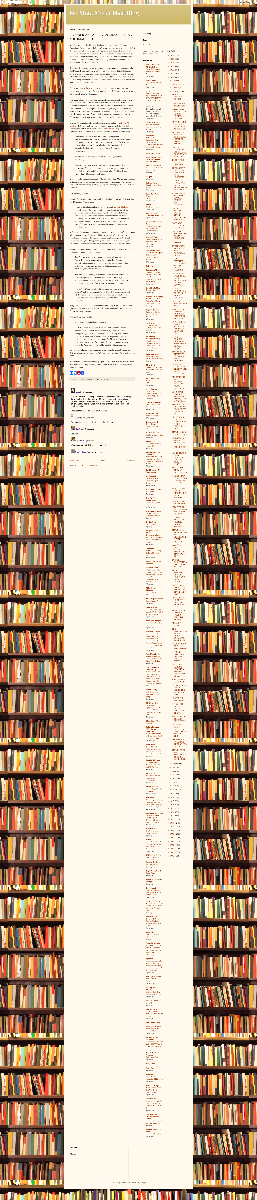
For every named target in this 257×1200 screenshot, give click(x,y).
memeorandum (152, 567)
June (174, 771)
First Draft (150, 365)
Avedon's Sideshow (153, 165)
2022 (172, 69)
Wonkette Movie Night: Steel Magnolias (154, 1077)
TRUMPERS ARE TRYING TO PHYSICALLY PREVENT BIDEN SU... (179, 356)
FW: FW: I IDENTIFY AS (154, 624)
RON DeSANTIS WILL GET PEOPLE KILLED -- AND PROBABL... (178, 199)
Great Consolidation (154, 402)
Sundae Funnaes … (153, 426)
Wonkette (150, 1074)
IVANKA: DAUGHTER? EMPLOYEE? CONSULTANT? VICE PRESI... (179, 151)
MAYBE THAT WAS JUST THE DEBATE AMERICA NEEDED (179, 114)
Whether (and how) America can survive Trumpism (153, 126)
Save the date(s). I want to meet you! (154, 1014)
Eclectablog (150, 336)
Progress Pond (152, 786)
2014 (172, 812)
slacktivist (150, 932)
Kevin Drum (151, 521)
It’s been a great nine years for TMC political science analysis (154, 611)
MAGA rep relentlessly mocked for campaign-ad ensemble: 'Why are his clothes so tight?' (154, 803)
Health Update (151, 524)
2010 (172, 826)
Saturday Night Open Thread (154, 186)
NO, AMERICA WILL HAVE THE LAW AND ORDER (179, 742)
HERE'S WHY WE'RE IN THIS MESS (179, 303)
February (176, 785)
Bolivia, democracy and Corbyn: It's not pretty (153, 694)
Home (103, 460)
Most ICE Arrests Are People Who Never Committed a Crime (154, 301)
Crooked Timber (153, 237)
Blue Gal (149, 204)
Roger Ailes (150, 873)
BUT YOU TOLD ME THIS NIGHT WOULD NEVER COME (179, 125)
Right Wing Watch (153, 870)
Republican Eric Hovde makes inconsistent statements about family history (154, 143)
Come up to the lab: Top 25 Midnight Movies (153, 314)
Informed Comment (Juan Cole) (154, 453)
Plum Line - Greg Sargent (153, 721)
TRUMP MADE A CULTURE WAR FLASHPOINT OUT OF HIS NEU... (179, 409)
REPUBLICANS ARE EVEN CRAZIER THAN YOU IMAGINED (178, 602)
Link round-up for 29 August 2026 (153, 444)
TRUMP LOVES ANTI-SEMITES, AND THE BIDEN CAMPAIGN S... (179, 754)
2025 (172, 59)
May (174, 774)
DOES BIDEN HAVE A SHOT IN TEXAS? (179, 225)
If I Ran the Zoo (152, 432)
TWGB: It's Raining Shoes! (153, 980)
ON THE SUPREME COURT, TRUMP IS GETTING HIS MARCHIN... (179, 214)
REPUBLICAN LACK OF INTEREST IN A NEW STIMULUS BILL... (179, 423)
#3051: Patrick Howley (154, 358)
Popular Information (154, 760)
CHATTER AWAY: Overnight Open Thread (153, 480)
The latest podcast (152, 207)
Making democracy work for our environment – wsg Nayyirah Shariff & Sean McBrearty (153, 343)
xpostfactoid (151, 1098)
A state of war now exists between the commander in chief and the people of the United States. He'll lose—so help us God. (154, 677)
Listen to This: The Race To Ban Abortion (154, 993)
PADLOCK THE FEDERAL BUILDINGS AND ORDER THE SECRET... (179, 314)
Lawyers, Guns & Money (153, 531)
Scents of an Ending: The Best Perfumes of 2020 (153, 923)
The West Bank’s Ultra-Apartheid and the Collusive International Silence (154, 460)
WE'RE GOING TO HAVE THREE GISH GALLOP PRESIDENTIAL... (179, 443)
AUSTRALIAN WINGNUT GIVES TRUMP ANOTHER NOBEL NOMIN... (179, 138)
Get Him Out (151, 198)
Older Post (130, 460)
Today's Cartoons (152, 415)
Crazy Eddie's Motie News (154, 222)
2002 (172, 855)
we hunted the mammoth (152, 1038)
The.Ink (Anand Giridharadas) (152, 1010)
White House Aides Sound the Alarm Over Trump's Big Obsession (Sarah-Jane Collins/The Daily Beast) (154, 576)
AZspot (149, 176)
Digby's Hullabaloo (153, 309)
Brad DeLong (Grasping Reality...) (154, 214)
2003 (172, 852)
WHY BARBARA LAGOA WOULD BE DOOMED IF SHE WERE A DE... (179, 327)
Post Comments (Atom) (89, 465)
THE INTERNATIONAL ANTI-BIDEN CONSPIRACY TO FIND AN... (179, 634)
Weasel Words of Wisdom (152, 1053)
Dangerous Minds (153, 270)
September (177, 91)
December (177, 80)
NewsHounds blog (153, 654)
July (174, 767)
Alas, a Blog (151, 80)
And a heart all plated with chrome (154, 169)
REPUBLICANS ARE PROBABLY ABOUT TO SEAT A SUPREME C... (179, 383)
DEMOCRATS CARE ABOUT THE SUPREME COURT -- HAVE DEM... (179, 369)
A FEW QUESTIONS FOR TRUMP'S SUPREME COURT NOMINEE (179, 264)
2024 (172, 62)
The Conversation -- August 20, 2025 (153, 832)
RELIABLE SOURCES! (177, 624)
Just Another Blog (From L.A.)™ (153, 512)
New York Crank (153, 631)
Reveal (148, 839)
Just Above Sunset (153, 489)
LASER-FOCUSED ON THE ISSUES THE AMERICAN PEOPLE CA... (179, 690)
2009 (172, 830)
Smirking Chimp (153, 943)
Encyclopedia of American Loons (152, 355)
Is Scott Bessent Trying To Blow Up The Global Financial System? (154, 256)
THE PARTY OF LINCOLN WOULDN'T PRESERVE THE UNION (178, 615)
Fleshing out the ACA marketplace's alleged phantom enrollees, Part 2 (154, 1104)
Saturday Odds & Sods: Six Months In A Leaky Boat (154, 369)
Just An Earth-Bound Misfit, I (152, 499)
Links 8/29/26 (151, 592)
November (177, 84)
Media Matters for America (153, 562)
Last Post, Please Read (154, 1134)
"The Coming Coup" (111, 128)
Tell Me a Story (152, 1000)
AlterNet (149, 106)
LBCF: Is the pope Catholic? (152, 935)
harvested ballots (121, 206)
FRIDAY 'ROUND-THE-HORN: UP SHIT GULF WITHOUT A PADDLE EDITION (154, 97)
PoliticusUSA (151, 744)
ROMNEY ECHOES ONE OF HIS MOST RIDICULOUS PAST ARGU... (179, 293)
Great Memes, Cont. (153, 601)
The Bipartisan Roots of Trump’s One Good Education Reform (154, 735)
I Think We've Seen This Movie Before (153, 405)
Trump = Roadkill (152, 290)
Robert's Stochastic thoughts (154, 880)
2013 (172, 815)
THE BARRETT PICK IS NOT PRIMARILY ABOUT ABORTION (178, 172)
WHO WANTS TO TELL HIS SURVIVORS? (179, 718)
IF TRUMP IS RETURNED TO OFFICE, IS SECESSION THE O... (179, 708)
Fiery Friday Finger (153, 515)
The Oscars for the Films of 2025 (152, 1029)
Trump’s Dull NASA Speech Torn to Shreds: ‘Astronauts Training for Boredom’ (154, 948)
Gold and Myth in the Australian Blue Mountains (154, 241)
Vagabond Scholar (153, 1026)
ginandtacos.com (153, 389)
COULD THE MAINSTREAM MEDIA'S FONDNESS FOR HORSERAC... (179, 237)
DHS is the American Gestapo (153, 503)
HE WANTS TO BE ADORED (178, 502)
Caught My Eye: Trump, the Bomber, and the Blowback (153, 819)
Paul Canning (151, 689)
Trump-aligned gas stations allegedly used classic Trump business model (154, 538)
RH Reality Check (153, 855)
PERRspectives (152, 703)
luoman (127, 1182)
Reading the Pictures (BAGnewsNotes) (154, 814)
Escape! (149, 1003)
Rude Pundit (151, 887)
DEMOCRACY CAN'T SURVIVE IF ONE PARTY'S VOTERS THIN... (179, 730)
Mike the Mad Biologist (152, 589)
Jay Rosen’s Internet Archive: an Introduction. (153, 777)
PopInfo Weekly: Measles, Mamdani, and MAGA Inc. (153, 764)
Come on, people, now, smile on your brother (154, 1121)
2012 (172, 819)
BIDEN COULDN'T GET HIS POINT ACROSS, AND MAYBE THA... (179, 100)
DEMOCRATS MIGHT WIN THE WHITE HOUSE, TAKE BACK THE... (179, 396)
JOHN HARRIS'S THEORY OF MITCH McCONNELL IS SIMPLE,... (179, 250)
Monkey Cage (151, 607)
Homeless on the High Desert (152, 422)
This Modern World (154, 1022)
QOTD (148, 382)
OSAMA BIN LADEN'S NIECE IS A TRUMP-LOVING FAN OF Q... (178, 670)
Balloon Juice (151, 182)
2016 (172, 804)
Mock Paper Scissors (154, 598)
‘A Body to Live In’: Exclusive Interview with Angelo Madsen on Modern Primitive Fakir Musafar (153, 277)
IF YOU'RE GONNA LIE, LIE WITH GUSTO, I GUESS (178, 656)
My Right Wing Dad (154, 620)
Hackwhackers (152, 413)
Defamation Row (152, 1057)
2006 (172, 841)
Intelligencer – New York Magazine (154, 471)
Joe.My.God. (151, 476)
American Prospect (153, 153)
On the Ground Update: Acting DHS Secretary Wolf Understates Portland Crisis (153, 710)
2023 (172, 66)
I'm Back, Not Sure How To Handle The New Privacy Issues (153, 71)
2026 (172, 55)
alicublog (149, 91)
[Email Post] (97, 379)
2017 (172, 801)
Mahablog (150, 548)
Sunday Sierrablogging (154, 435)
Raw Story (150, 797)
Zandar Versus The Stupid (153, 1130)
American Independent (151, 136)
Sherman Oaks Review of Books (152, 917)
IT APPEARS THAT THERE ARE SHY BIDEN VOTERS (179, 522)
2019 (172, 793)
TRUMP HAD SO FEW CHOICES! (179, 433)
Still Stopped (151, 491)
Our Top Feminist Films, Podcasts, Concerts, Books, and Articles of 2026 (153, 860)
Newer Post (74, 460)
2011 (172, 823)
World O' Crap (152, 1085)
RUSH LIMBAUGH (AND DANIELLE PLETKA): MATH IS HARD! (179, 458)
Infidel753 (150, 441)
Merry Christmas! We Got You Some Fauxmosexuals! (153, 1090)
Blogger (143, 1182)
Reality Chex (151, 828)
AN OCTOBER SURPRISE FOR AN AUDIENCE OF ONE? (179, 510)
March (175, 782)
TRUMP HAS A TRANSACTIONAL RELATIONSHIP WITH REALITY (179, 536)
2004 (172, 848)
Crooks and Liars (153, 250)
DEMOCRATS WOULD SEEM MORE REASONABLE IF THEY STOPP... (179, 279)
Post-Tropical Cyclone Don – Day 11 (154, 1066)
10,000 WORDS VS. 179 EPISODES (178, 162)
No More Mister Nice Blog (104, 12)
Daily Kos (150, 266)
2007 (172, 837)
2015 (172, 808)
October (176, 87)
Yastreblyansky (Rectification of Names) (152, 1116)
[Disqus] (102, 420)
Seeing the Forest (153, 901)
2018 (172, 797)
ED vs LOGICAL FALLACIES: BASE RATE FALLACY (153, 393)
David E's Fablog (153, 287)
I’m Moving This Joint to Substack (154, 790)
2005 (172, 845)
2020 (172, 77)
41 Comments (105, 379)
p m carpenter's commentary (152, 668)
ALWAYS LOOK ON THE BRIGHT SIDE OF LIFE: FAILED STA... (179, 493)
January (176, 789)
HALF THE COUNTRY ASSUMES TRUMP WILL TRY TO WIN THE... (179, 550)
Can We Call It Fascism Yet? (154, 83)
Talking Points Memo (152, 988)
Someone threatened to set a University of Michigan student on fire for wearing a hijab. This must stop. (154, 965)
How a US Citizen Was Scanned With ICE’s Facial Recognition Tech (154, 845)
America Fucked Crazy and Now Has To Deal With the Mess (154, 892)
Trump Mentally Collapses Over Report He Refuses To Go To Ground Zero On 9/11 (154, 750)
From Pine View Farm (152, 379)
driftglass (150, 323)
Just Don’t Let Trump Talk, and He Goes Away (153, 552)
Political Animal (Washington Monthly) (152, 729)
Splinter (149, 958)
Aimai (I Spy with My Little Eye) (153, 65)
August (175, 763)
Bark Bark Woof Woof (152, 194)
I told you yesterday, (94, 88)
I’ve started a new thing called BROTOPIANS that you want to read (154, 1044)
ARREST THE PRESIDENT (178, 699)
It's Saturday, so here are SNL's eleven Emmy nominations (153, 228)
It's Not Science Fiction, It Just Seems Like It (153, 327)
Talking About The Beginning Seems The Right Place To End (154, 658)
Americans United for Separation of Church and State (153, 159)
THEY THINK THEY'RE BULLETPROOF (179, 470)
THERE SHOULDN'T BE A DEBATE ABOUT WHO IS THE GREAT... (179, 576)
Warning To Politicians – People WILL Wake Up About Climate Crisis (154, 906)
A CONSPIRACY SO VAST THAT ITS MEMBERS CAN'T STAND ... (179, 480)
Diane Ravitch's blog (154, 296)
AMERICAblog (152, 122)
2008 (172, 834)
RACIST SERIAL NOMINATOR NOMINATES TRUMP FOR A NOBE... (179, 589)
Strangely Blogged (153, 976)
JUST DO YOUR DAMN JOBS (178, 680)
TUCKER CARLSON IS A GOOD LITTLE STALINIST (179, 563)
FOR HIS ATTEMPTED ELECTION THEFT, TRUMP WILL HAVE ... (179, 185)
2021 (172, 73)
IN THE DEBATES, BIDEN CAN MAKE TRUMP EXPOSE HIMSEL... (179, 342)
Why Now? (150, 1063)
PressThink (150, 773)
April (175, 778)
